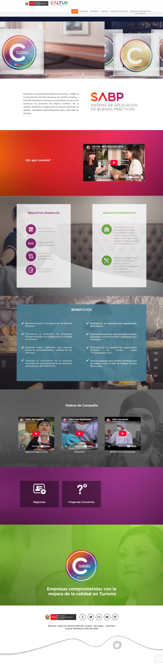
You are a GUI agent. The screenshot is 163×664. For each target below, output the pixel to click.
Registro (104, 11)
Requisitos (83, 11)
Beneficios (94, 11)
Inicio (75, 11)
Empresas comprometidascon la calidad (140, 12)
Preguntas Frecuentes (119, 11)
